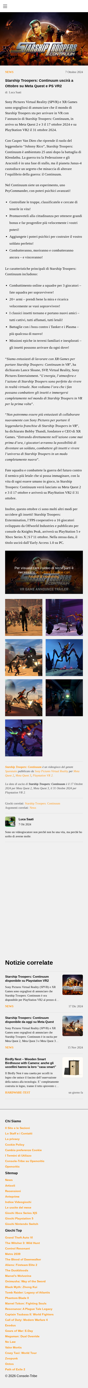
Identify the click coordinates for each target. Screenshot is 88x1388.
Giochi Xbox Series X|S (21, 1213)
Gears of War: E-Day (19, 1330)
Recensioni (13, 1191)
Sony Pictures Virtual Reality (51, 771)
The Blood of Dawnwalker (23, 1259)
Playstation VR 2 (43, 775)
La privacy (12, 1139)
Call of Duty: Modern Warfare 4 (26, 1319)
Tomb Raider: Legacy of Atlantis (27, 1292)
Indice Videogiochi (18, 1202)
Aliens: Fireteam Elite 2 (21, 1265)
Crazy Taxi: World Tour (21, 1353)
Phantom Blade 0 (17, 1298)
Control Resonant (17, 1248)
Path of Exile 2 (15, 1369)
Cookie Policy (14, 1144)
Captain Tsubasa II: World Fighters (29, 1314)
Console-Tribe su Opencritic (24, 1161)
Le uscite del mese (18, 1207)
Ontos (9, 1363)
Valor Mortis (13, 1347)
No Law (10, 1341)
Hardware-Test (17, 1092)
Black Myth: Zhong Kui (21, 1287)
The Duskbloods (16, 1270)
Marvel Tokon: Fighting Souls (25, 1303)
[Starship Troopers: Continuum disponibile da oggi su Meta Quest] (72, 1026)
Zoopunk (11, 1358)
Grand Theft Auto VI (19, 1237)
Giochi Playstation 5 (19, 1218)
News (9, 72)
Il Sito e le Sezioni (17, 1128)
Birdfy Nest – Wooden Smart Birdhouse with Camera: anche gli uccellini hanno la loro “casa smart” (30, 1063)
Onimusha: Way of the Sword (25, 1281)
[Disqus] (44, 901)
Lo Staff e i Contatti (18, 1133)
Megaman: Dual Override (22, 1336)
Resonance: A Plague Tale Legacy (28, 1309)
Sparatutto (11, 771)
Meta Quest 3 (23, 775)
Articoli (10, 1185)
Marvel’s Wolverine (18, 1275)
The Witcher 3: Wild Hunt (22, 1243)
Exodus (10, 1325)
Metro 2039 (12, 1254)
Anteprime (12, 1196)
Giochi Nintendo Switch (21, 1224)
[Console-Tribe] (44, 6)
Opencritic (12, 1166)
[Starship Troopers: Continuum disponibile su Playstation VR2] (72, 985)
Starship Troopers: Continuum (23, 767)
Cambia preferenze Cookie (23, 1150)
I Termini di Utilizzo (18, 1155)
